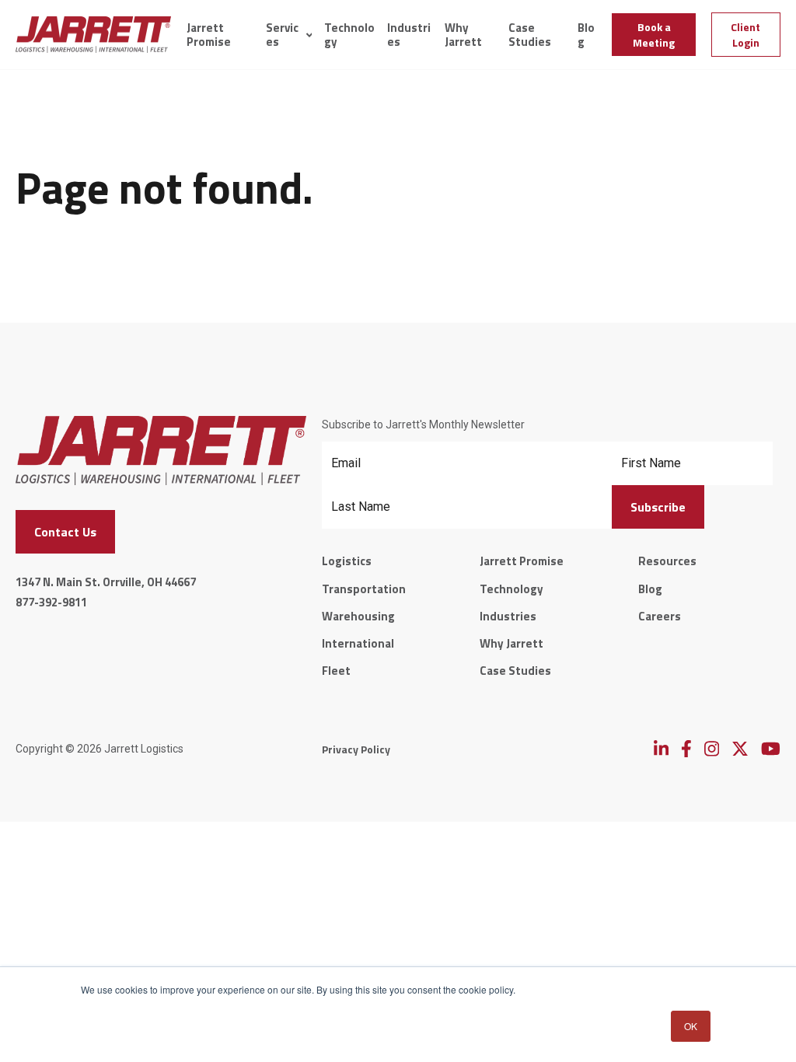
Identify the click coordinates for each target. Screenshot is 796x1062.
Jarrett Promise (209, 35)
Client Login (745, 35)
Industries (409, 35)
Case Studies (529, 35)
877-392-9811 (51, 602)
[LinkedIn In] (661, 748)
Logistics (347, 561)
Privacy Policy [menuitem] (356, 749)
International (358, 643)
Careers (659, 616)
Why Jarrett (463, 35)
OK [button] (690, 1025)
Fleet (336, 670)
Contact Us (65, 531)
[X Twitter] (740, 748)
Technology (349, 35)
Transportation (364, 589)
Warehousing (358, 616)
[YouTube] (770, 748)
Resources (667, 561)
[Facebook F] (686, 748)
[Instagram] (711, 748)
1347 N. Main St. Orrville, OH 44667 (106, 582)
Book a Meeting (654, 35)
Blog (586, 35)
